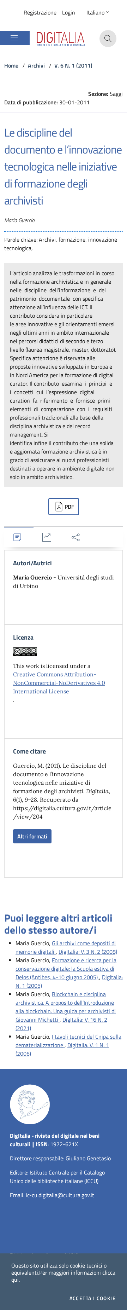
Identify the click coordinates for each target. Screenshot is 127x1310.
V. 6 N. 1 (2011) (73, 65)
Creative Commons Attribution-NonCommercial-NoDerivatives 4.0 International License (59, 683)
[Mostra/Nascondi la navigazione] (14, 38)
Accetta (92, 1298)
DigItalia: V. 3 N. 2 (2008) (88, 951)
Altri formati (32, 836)
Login (68, 12)
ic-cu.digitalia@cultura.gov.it (60, 1195)
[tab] (19, 537)
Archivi (37, 65)
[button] (98, 12)
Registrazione (40, 12)
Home (12, 65)
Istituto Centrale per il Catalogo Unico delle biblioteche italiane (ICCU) (57, 1176)
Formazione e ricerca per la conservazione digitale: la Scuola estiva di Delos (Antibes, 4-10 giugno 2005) (66, 968)
